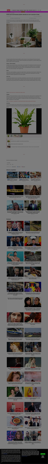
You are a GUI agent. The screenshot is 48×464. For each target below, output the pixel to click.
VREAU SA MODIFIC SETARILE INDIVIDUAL (42, 456)
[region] (24, 456)
